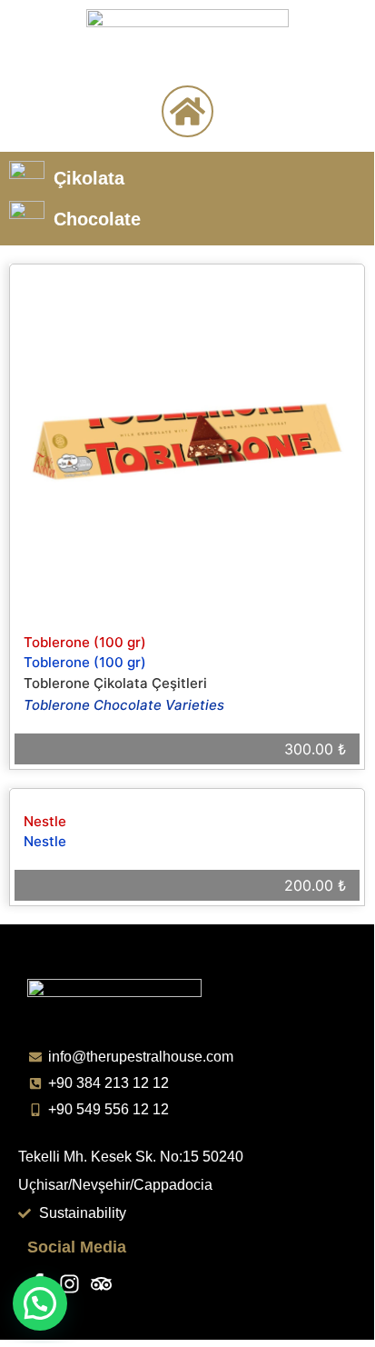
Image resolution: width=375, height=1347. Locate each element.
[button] (40, 1303)
